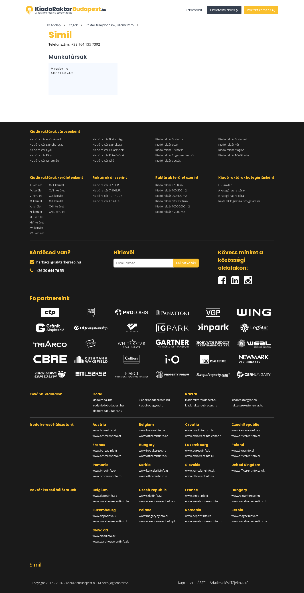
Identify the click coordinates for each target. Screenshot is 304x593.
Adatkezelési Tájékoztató (229, 582)
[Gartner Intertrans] (172, 343)
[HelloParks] (91, 311)
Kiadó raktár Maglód (231, 150)
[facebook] (224, 278)
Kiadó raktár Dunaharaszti (46, 145)
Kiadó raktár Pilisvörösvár (109, 155)
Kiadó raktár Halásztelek (108, 150)
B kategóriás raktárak (231, 196)
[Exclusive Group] (50, 374)
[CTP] (50, 311)
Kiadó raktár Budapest (232, 139)
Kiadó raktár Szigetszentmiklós (175, 155)
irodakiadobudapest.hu (108, 405)
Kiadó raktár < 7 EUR (106, 185)
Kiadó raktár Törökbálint (234, 155)
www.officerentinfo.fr (107, 456)
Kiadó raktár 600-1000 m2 (171, 201)
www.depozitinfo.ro (198, 516)
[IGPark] (172, 328)
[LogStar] (254, 328)
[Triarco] (50, 343)
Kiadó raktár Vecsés (168, 161)
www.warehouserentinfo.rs (249, 521)
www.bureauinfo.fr (105, 450)
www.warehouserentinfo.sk (111, 541)
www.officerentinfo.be (153, 436)
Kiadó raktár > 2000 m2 (170, 212)
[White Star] (131, 343)
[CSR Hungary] (254, 374)
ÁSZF (201, 582)
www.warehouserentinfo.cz (157, 501)
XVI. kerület (37, 233)
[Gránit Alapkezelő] (50, 328)
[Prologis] (131, 311)
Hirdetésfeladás (223, 10)
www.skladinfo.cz (150, 496)
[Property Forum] (172, 375)
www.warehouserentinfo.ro (203, 521)
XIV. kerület (37, 222)
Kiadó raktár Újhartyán (44, 161)
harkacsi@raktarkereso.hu (58, 262)
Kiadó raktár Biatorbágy (108, 139)
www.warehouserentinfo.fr (203, 501)
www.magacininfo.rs (244, 516)
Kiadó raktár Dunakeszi (107, 145)
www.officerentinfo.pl (245, 456)
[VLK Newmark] (254, 359)
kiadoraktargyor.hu (244, 400)
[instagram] (249, 278)
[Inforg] (91, 343)
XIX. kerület (56, 196)
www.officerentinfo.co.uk (248, 470)
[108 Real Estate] (213, 359)
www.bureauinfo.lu (197, 450)
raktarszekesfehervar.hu (247, 405)
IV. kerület (36, 190)
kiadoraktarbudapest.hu (201, 400)
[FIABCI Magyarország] (131, 374)
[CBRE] (50, 359)
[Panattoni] (172, 311)
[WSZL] (254, 343)
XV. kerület (36, 228)
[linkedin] (237, 278)
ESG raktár (225, 185)
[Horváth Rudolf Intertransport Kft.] (213, 343)
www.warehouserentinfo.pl (157, 521)
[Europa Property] (213, 374)
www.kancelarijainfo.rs (153, 470)
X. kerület (35, 206)
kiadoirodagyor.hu (151, 405)
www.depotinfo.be (105, 496)
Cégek (73, 25)
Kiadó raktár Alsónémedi (45, 139)
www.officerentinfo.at (107, 436)
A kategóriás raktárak (231, 190)
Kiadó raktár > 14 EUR (106, 201)
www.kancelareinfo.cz (245, 430)
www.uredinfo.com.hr (199, 430)
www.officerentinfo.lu (199, 456)
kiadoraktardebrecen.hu (201, 405)
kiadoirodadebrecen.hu (154, 400)
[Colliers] (131, 359)
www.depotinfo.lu (104, 516)
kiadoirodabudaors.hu (107, 411)
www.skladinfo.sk (104, 536)
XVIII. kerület (57, 190)
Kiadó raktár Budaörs (169, 139)
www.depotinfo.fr (196, 496)
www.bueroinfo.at (104, 430)
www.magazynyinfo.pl (153, 516)
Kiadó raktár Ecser (167, 145)
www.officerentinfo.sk (199, 476)
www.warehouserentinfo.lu (110, 521)
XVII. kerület (56, 185)
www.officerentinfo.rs (153, 476)
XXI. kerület (56, 201)
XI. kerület (36, 212)
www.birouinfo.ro (104, 470)
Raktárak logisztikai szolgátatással (239, 201)
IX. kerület (36, 201)
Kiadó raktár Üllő (103, 161)
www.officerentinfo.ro (107, 476)
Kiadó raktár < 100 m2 (169, 185)
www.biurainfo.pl (242, 450)
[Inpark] (213, 328)
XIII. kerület (36, 217)
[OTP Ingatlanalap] (91, 328)
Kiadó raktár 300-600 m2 (171, 196)
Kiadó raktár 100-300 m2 (171, 190)
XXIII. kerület (57, 212)
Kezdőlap (54, 25)
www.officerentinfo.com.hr (203, 436)
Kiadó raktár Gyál (41, 150)
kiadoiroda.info (103, 400)
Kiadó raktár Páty (41, 155)
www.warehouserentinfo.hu (249, 501)
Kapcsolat (194, 10)
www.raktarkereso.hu (245, 496)
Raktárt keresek (259, 10)
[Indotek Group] (131, 328)
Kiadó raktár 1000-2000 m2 (172, 206)
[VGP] (213, 311)
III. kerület (36, 185)
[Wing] (254, 311)
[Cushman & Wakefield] (91, 359)
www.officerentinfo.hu (153, 456)
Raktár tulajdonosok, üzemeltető (110, 25)
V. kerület (36, 196)
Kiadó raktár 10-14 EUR (107, 196)
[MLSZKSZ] (91, 374)
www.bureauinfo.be (152, 430)
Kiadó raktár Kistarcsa (169, 150)
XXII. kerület (56, 206)
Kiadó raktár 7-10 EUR (107, 190)
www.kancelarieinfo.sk (200, 470)
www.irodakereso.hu (152, 450)
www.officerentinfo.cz (245, 436)
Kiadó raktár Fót (228, 145)
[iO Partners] (172, 359)
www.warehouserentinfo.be (111, 501)
